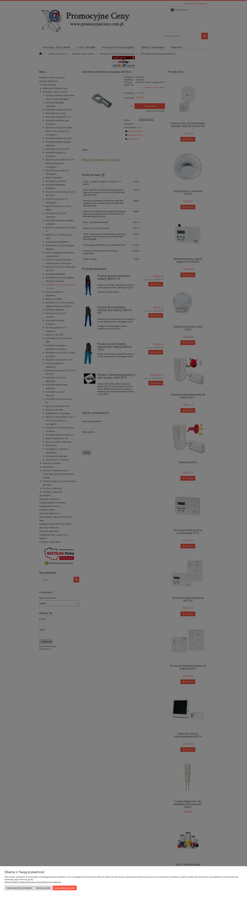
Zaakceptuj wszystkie (65, 888)
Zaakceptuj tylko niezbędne (19, 888)
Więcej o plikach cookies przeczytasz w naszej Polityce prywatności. (33, 882)
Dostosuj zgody (43, 888)
